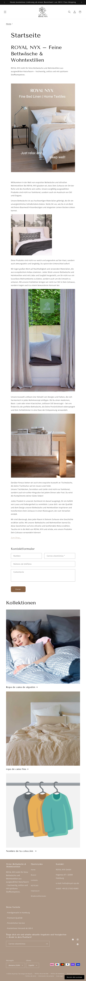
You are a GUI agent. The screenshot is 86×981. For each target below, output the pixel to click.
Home (8, 24)
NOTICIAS (34, 885)
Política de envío (30, 976)
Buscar (33, 875)
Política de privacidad (41, 973)
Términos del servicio (73, 973)
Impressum (35, 891)
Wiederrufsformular (38, 896)
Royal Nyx (15, 974)
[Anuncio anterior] (4, 2)
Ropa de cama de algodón (20, 687)
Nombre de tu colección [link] (20, 851)
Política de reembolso (57, 973)
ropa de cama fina (16, 769)
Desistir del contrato (74, 977)
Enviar (18, 589)
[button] (5, 12)
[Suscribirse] (46, 944)
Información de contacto (46, 976)
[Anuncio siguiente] (81, 2)
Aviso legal (59, 976)
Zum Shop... (16, 537)
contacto (34, 880)
